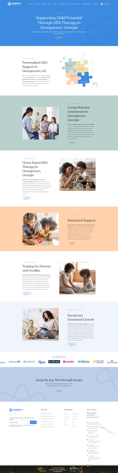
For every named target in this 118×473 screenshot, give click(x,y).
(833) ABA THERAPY (92, 413)
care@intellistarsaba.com (93, 417)
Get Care (59, 37)
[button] (87, 4)
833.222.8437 (107, 3)
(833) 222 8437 (91, 415)
